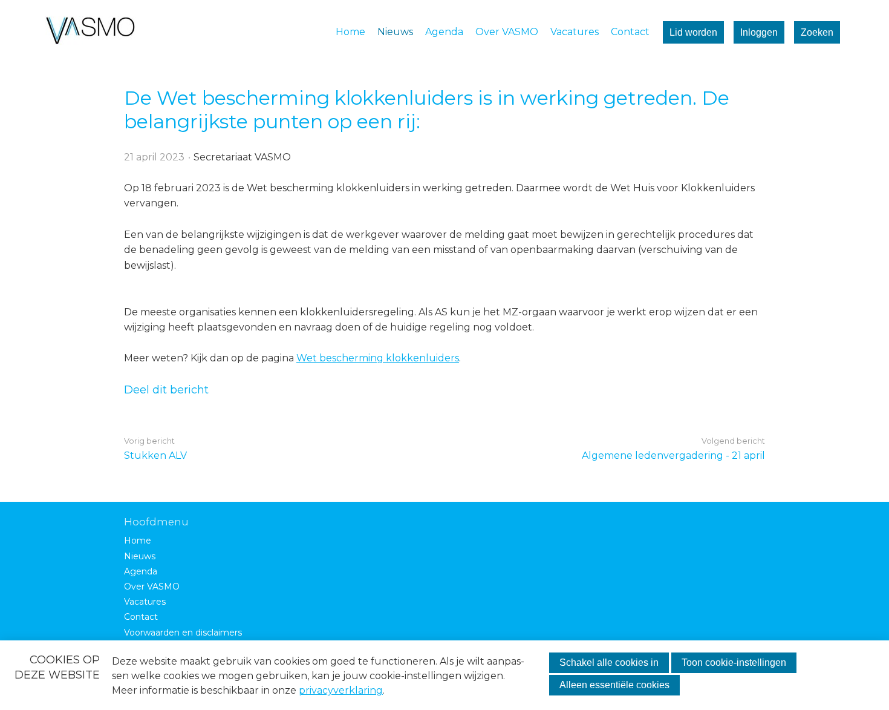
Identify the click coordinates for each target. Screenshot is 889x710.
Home (350, 32)
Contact (630, 32)
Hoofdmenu (156, 522)
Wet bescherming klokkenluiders (377, 358)
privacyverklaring (341, 690)
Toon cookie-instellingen (734, 662)
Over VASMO (506, 32)
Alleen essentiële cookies (614, 685)
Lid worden (693, 32)
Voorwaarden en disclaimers (183, 633)
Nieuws (395, 32)
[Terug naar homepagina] (90, 32)
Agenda (444, 32)
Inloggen (759, 32)
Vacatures (574, 32)
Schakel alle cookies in (609, 662)
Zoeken (817, 32)
